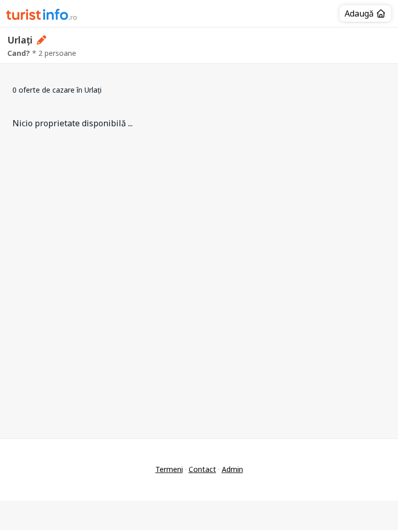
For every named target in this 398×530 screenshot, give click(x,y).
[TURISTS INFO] (42, 16)
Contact (202, 469)
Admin (232, 469)
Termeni (169, 469)
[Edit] (42, 40)
